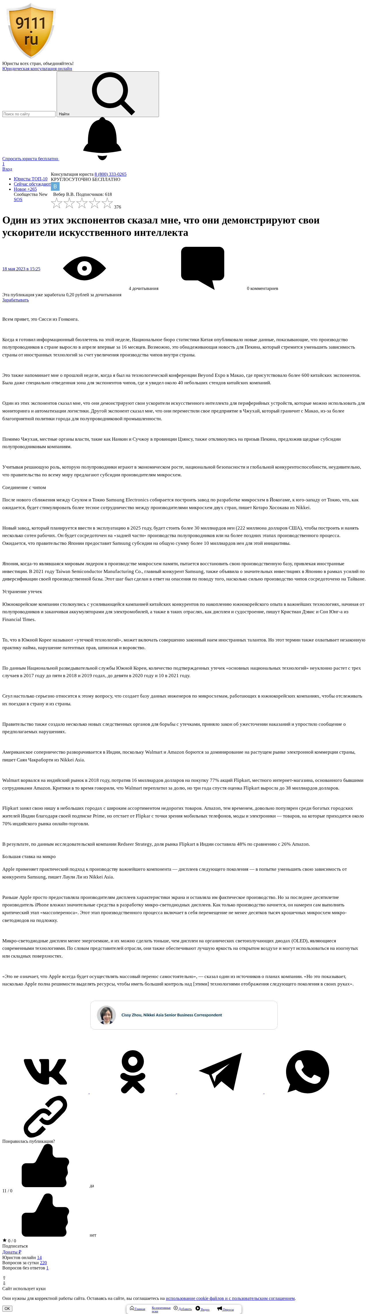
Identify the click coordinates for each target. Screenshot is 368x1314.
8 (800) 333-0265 (110, 174)
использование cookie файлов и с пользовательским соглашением (230, 1298)
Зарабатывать (15, 299)
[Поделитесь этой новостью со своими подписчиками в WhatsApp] (307, 1091)
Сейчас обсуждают (32, 184)
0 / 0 (11, 1240)
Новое (25, 189)
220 (43, 1262)
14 (39, 1257)
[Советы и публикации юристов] (31, 58)
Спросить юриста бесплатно (30, 158)
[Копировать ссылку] (184, 1117)
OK (7, 1309)
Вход (7, 169)
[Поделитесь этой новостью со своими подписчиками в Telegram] (220, 1091)
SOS (18, 199)
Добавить (185, 1309)
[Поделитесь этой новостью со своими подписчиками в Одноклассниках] (133, 1091)
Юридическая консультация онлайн (37, 68)
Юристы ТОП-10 (30, 178)
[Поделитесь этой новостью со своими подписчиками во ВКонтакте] (46, 1091)
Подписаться (15, 1246)
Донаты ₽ (11, 1252)
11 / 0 (7, 1190)
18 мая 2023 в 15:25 (21, 268)
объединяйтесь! (58, 63)
